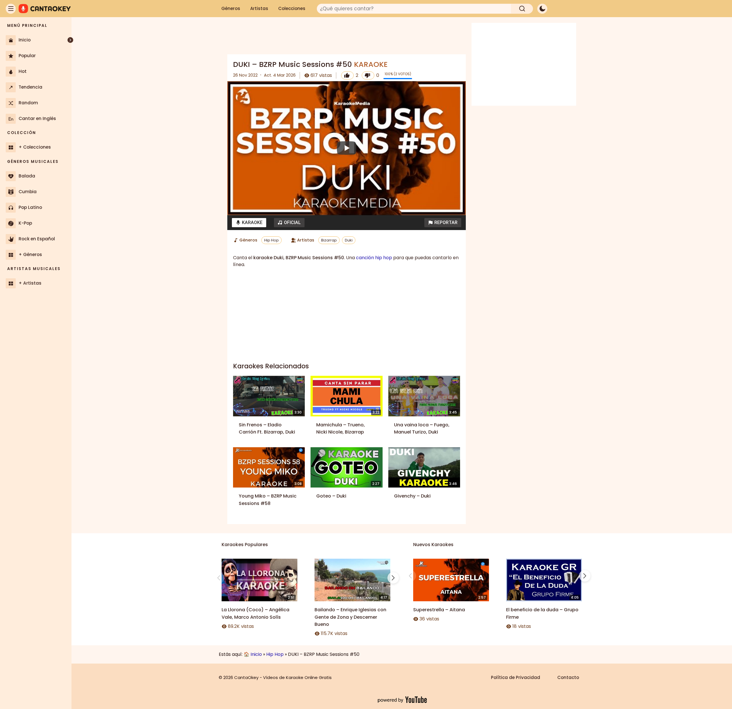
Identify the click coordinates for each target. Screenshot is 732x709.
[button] (442, 222)
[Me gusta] (347, 75)
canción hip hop (374, 257)
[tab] (249, 222)
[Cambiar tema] (542, 9)
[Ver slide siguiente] (393, 578)
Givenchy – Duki (412, 496)
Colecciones (291, 8)
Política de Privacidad (515, 677)
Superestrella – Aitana (439, 609)
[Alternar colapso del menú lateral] (70, 40)
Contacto (568, 677)
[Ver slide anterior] (218, 578)
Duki (349, 240)
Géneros (230, 8)
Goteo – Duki (331, 496)
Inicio (256, 654)
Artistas (259, 8)
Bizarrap (329, 240)
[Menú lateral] (11, 9)
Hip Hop (271, 240)
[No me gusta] (368, 75)
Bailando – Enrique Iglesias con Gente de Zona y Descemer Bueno (350, 617)
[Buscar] (522, 9)
